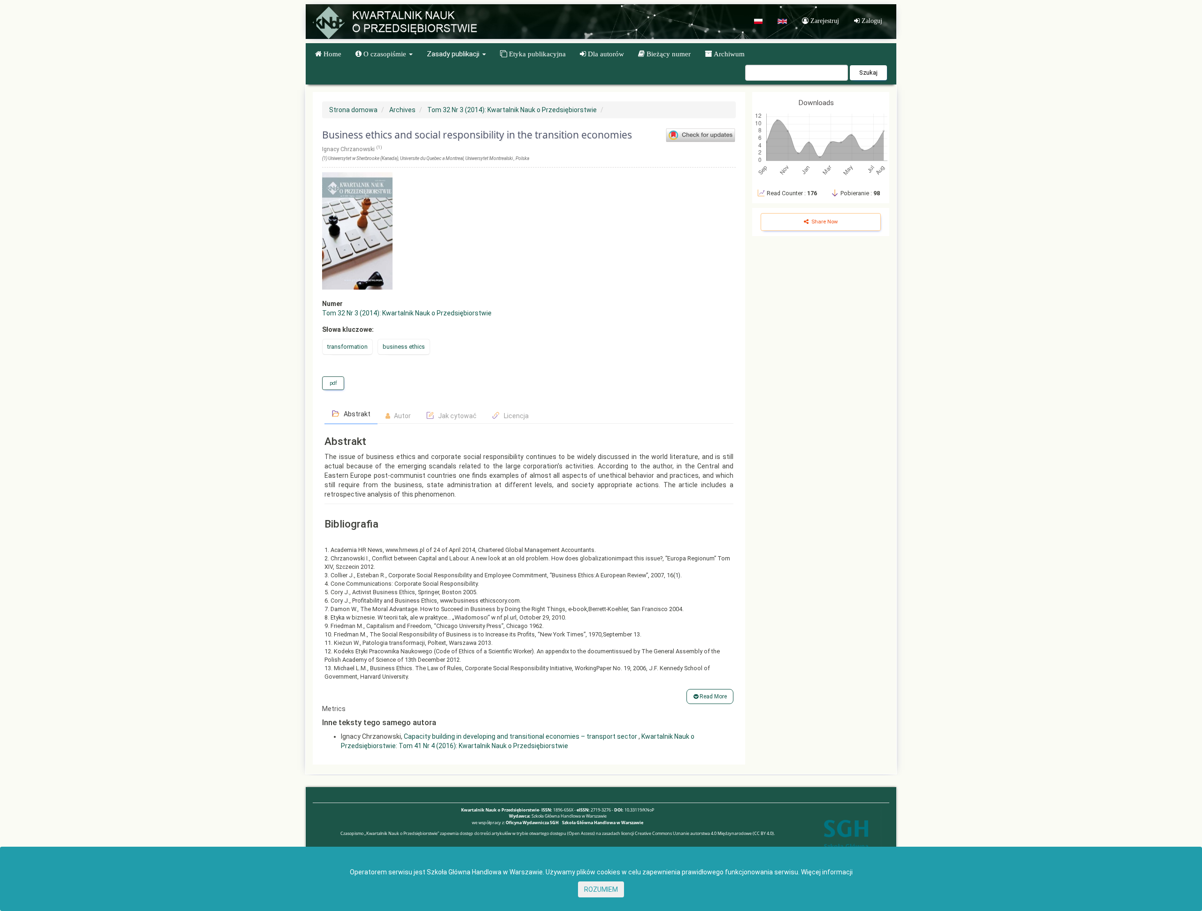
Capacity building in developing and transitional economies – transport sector (521, 736)
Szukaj (868, 72)
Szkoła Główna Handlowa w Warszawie (602, 822)
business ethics (404, 346)
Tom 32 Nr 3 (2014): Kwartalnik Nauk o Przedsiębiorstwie (512, 110)
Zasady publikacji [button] (454, 54)
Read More (712, 696)
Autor (402, 416)
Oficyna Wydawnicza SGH (532, 822)
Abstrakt (356, 414)
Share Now (824, 222)
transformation (347, 346)
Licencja (515, 416)
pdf (333, 383)
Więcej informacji (827, 872)
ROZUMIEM (601, 889)
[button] (384, 54)
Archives (402, 110)
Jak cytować (457, 416)
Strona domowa (353, 110)
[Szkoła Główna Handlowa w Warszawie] (846, 841)
